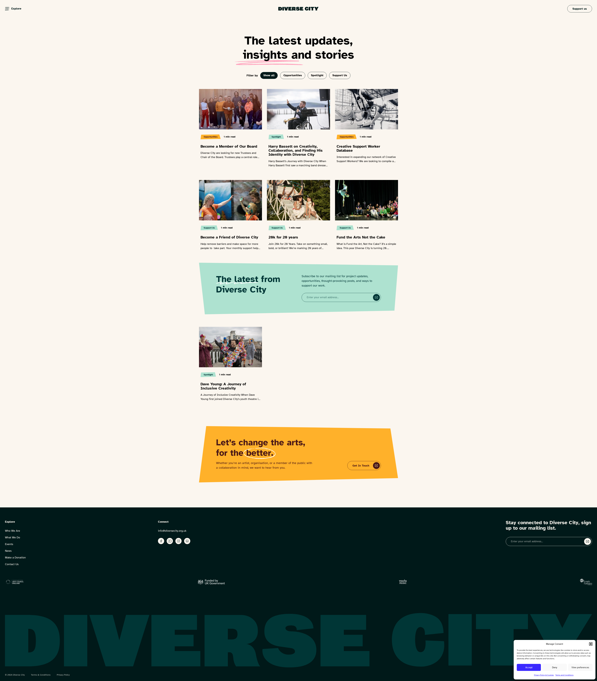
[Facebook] (161, 541)
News (8, 551)
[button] (590, 644)
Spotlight (317, 75)
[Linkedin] (187, 541)
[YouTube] (170, 541)
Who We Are (12, 530)
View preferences (580, 667)
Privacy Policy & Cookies (544, 675)
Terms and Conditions (564, 675)
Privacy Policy (63, 675)
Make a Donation (15, 557)
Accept (528, 667)
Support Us (339, 75)
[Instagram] (178, 541)
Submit (376, 297)
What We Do (12, 537)
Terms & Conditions (41, 675)
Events (9, 544)
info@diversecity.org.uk (172, 530)
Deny (554, 667)
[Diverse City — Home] (298, 9)
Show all (269, 75)
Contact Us (12, 564)
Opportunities (292, 75)
